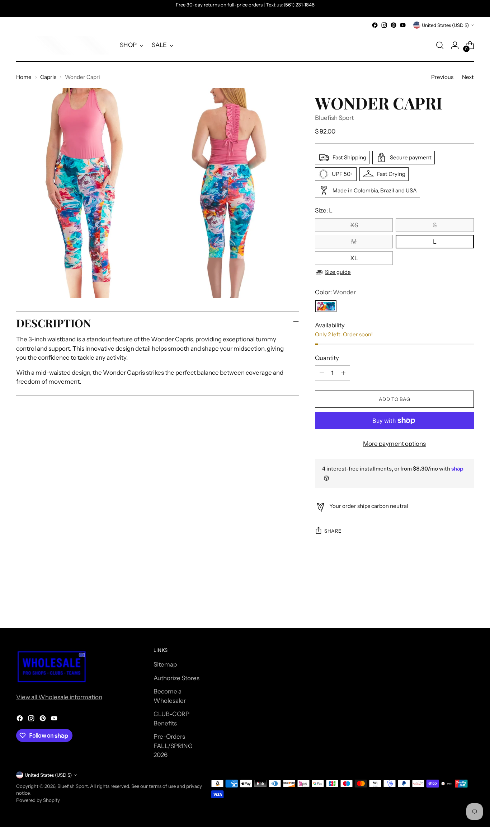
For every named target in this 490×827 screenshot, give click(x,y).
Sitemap (165, 664)
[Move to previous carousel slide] (451, 603)
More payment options (394, 443)
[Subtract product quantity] (321, 373)
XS (354, 225)
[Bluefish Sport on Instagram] (384, 25)
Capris (48, 77)
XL (354, 258)
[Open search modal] (440, 45)
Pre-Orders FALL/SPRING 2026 (173, 745)
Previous (442, 77)
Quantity (327, 357)
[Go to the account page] (455, 45)
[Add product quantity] (343, 373)
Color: (335, 292)
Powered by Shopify (38, 800)
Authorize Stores (176, 678)
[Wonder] (325, 306)
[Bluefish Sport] (62, 45)
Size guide (338, 271)
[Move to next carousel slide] (468, 603)
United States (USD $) (445, 25)
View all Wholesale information (59, 697)
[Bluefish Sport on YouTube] (403, 25)
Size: (324, 210)
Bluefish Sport (334, 117)
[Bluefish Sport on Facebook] (375, 25)
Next (468, 77)
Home (24, 77)
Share (332, 531)
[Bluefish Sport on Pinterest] (393, 25)
